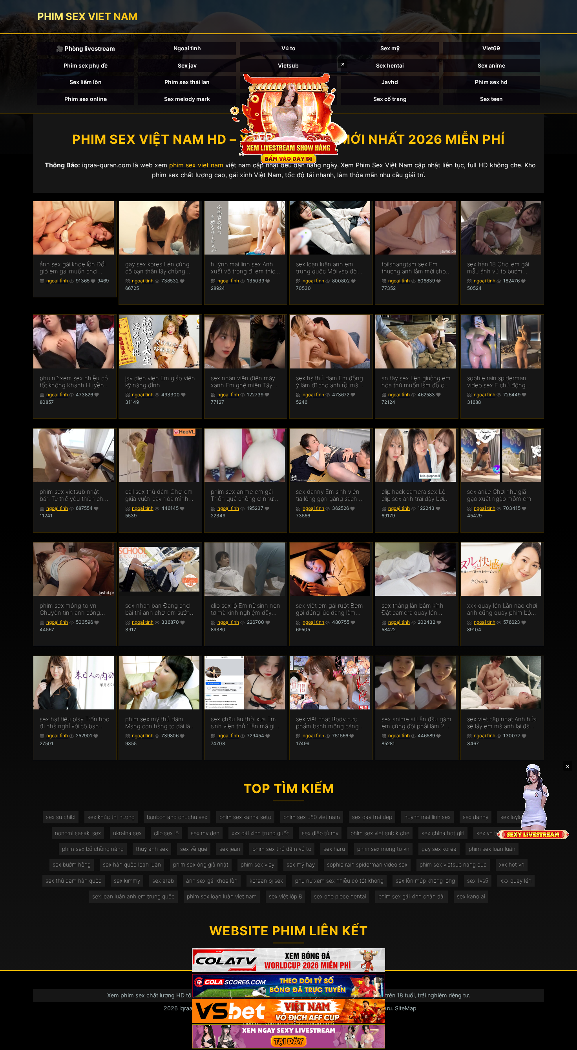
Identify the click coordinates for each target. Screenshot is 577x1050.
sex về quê (193, 848)
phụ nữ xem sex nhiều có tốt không (339, 880)
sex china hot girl (443, 833)
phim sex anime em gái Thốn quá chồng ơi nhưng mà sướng (245, 495)
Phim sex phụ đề (86, 65)
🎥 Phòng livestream (85, 48)
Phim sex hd (491, 82)
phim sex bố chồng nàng (93, 848)
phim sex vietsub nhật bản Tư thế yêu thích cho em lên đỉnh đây (73, 495)
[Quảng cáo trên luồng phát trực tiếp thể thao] (288, 1036)
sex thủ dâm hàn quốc (74, 880)
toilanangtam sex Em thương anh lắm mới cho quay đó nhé (414, 268)
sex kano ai (471, 896)
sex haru (334, 848)
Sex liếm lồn (85, 82)
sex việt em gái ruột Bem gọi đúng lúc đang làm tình (329, 609)
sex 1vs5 (477, 880)
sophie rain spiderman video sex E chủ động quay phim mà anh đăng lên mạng (499, 382)
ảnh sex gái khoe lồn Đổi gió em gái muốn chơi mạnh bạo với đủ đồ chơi (73, 268)
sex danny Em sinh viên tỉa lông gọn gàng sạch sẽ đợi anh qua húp (330, 495)
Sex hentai (390, 65)
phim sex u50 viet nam (311, 817)
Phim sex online (85, 98)
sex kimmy (127, 880)
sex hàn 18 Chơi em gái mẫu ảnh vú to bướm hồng (498, 268)
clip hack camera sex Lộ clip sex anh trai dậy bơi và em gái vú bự (414, 495)
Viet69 (491, 48)
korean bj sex (266, 880)
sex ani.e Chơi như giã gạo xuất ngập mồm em (499, 495)
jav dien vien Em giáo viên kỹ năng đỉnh (160, 382)
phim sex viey (257, 864)
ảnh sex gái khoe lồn (211, 880)
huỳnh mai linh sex (427, 817)
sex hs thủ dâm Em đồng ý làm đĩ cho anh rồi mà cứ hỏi (329, 382)
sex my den (205, 833)
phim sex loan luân (492, 848)
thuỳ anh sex (152, 848)
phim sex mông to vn (383, 848)
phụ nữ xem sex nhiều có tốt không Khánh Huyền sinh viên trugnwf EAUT (74, 382)
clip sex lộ (166, 833)
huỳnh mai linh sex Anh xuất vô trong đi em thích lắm (245, 268)
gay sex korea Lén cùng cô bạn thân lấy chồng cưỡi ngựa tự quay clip (157, 268)
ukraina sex (127, 833)
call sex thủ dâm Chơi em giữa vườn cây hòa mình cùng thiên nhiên (159, 495)
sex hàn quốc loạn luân (132, 864)
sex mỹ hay (301, 864)
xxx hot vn (511, 864)
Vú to (288, 48)
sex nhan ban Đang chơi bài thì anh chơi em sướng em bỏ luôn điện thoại (159, 609)
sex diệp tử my (320, 833)
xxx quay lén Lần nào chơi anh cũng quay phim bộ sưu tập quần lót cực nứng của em (502, 609)
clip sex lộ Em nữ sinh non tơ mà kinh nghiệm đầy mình (245, 609)
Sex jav (187, 65)
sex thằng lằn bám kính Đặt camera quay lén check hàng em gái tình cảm (413, 609)
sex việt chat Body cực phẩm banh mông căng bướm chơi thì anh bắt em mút (330, 723)
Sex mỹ (390, 48)
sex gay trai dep (372, 817)
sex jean (229, 848)
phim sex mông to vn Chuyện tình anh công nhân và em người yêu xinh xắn (70, 609)
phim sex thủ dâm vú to (281, 848)
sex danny (475, 817)
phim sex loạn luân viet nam (222, 896)
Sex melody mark (187, 98)
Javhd (390, 82)
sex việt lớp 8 (285, 896)
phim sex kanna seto (245, 817)
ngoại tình (57, 281)
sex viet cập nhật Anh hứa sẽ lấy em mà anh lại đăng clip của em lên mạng (502, 723)
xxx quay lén (515, 880)
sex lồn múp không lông (425, 880)
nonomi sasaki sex (78, 833)
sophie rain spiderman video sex (367, 864)
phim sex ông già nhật (200, 864)
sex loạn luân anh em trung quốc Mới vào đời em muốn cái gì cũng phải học (330, 268)
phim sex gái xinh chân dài (411, 896)
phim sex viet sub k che (380, 833)
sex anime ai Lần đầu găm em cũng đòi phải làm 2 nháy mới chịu (416, 723)
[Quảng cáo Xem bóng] (288, 960)
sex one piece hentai (340, 896)
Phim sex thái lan (187, 82)
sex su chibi (60, 817)
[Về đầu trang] (559, 1040)
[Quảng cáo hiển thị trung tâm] (288, 118)
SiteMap (405, 1008)
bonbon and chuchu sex (177, 817)
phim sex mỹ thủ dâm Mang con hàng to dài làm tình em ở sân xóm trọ (160, 723)
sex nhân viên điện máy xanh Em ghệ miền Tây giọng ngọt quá (243, 382)
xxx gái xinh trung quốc (261, 833)
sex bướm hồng (72, 864)
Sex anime (491, 65)
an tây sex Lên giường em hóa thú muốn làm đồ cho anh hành (416, 382)
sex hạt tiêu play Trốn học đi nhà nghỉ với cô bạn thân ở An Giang (74, 723)
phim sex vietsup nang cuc (453, 864)
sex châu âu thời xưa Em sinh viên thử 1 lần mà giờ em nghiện (244, 723)
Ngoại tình (187, 48)
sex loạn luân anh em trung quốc (133, 896)
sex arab (163, 880)
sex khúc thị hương (111, 817)
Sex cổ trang (390, 98)
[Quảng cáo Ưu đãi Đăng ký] (288, 986)
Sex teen (491, 98)
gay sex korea (439, 848)
